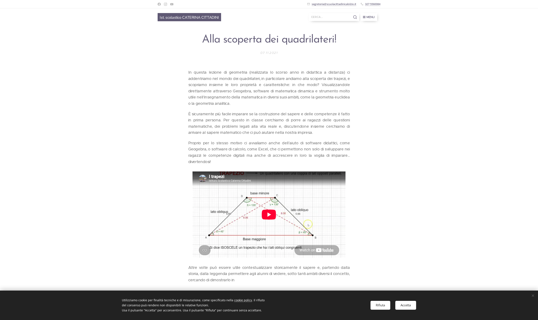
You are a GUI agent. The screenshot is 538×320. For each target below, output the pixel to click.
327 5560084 (372, 4)
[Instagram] (165, 4)
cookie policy (243, 300)
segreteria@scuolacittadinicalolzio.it (334, 4)
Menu (371, 17)
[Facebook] (159, 4)
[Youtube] (171, 4)
